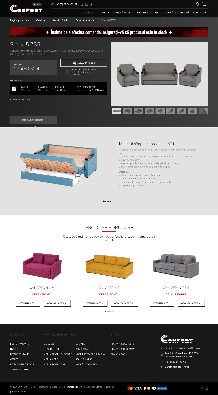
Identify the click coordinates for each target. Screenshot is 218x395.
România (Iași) (118, 354)
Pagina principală (19, 20)
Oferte (14, 359)
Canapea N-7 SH (176, 288)
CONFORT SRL (25, 386)
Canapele (49, 344)
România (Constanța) (123, 349)
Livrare (14, 349)
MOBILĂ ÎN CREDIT (123, 12)
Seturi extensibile (85, 20)
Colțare (80, 344)
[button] (105, 311)
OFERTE (104, 12)
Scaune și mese (83, 359)
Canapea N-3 (109, 288)
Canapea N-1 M (42, 288)
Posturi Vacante (19, 344)
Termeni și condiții (20, 369)
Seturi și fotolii (60, 20)
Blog (158, 12)
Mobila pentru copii (55, 364)
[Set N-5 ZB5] (159, 74)
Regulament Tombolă (22, 364)
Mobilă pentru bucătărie (58, 354)
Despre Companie (19, 354)
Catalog (40, 20)
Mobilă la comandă (177, 12)
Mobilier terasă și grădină (90, 354)
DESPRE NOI (144, 12)
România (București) (122, 344)
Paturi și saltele (84, 349)
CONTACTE (199, 12)
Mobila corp (51, 359)
